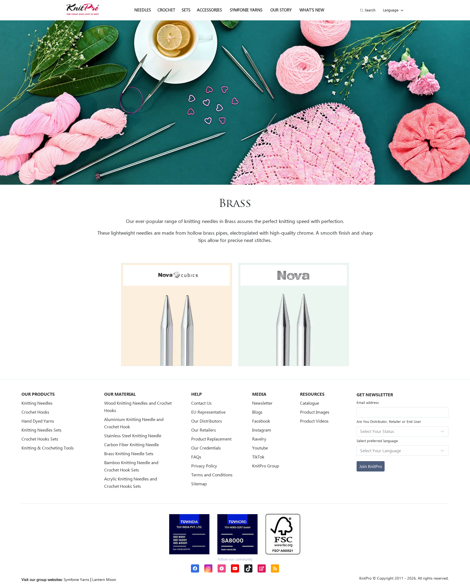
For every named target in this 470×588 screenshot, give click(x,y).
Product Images (314, 412)
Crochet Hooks (35, 412)
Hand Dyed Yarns (37, 421)
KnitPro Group (265, 465)
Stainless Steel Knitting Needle (132, 435)
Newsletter (262, 403)
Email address (368, 402)
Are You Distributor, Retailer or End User (389, 421)
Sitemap (199, 483)
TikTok (258, 457)
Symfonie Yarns (246, 9)
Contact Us (201, 403)
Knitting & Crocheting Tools (47, 448)
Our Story (281, 9)
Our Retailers (203, 430)
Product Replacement (211, 439)
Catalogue (309, 403)
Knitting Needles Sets (41, 430)
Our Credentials (206, 448)
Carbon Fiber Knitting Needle (131, 444)
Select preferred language (377, 440)
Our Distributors (206, 421)
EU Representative (208, 412)
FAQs (196, 457)
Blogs (257, 412)
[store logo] (82, 9)
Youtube (260, 448)
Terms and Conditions (212, 474)
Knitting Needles (36, 403)
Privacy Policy (204, 465)
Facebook (261, 421)
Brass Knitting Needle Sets (128, 453)
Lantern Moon (104, 579)
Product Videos (314, 421)
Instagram (261, 430)
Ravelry (259, 439)
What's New (311, 9)
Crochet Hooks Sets (39, 439)
